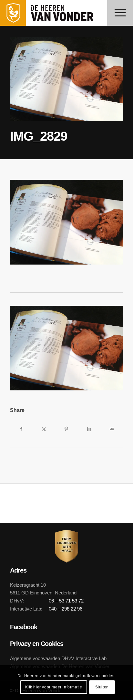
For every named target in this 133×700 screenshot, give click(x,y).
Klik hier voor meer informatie (53, 687)
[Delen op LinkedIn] (89, 429)
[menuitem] (120, 13)
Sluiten (102, 687)
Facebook (23, 626)
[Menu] (120, 13)
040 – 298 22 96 (65, 608)
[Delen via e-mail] (111, 429)
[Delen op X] (44, 429)
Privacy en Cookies (36, 643)
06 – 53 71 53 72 (66, 600)
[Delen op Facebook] (21, 429)
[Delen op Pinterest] (66, 429)
